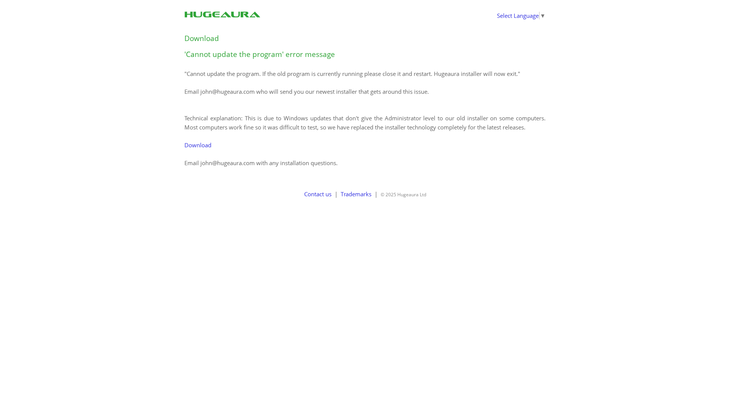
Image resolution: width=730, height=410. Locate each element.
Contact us (318, 194)
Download (201, 38)
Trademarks (356, 194)
